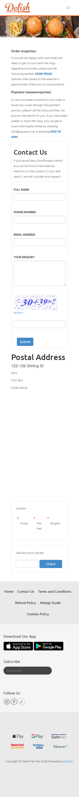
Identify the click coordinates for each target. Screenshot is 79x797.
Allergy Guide (50, 602)
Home (8, 591)
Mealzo (69, 761)
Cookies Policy (38, 614)
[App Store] (19, 645)
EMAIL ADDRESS (24, 234)
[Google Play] (48, 645)
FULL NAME (21, 189)
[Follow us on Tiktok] (21, 703)
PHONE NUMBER (25, 212)
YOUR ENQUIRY (24, 257)
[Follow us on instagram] (7, 703)
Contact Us (25, 591)
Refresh (18, 312)
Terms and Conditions (54, 591)
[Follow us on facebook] (14, 703)
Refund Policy (25, 602)
